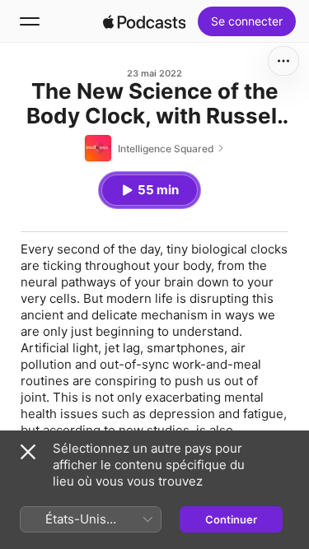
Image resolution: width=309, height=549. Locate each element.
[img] (144, 21)
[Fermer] (28, 451)
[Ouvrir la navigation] (30, 21)
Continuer (231, 519)
